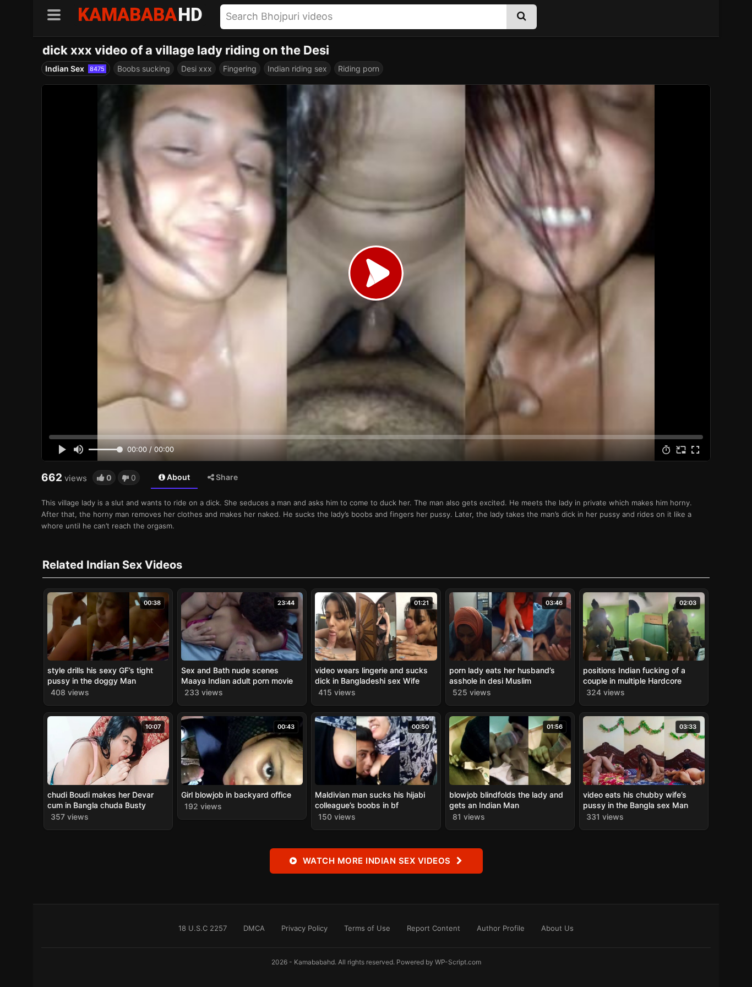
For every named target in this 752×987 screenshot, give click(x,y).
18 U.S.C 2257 (202, 928)
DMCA (254, 928)
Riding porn (358, 68)
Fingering (240, 68)
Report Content (433, 928)
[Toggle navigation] (57, 13)
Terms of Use (367, 928)
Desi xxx (196, 68)
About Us (557, 928)
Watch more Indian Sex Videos (376, 860)
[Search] (521, 16)
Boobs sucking (143, 68)
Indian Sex (75, 68)
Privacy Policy (304, 928)
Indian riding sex (297, 68)
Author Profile (501, 928)
